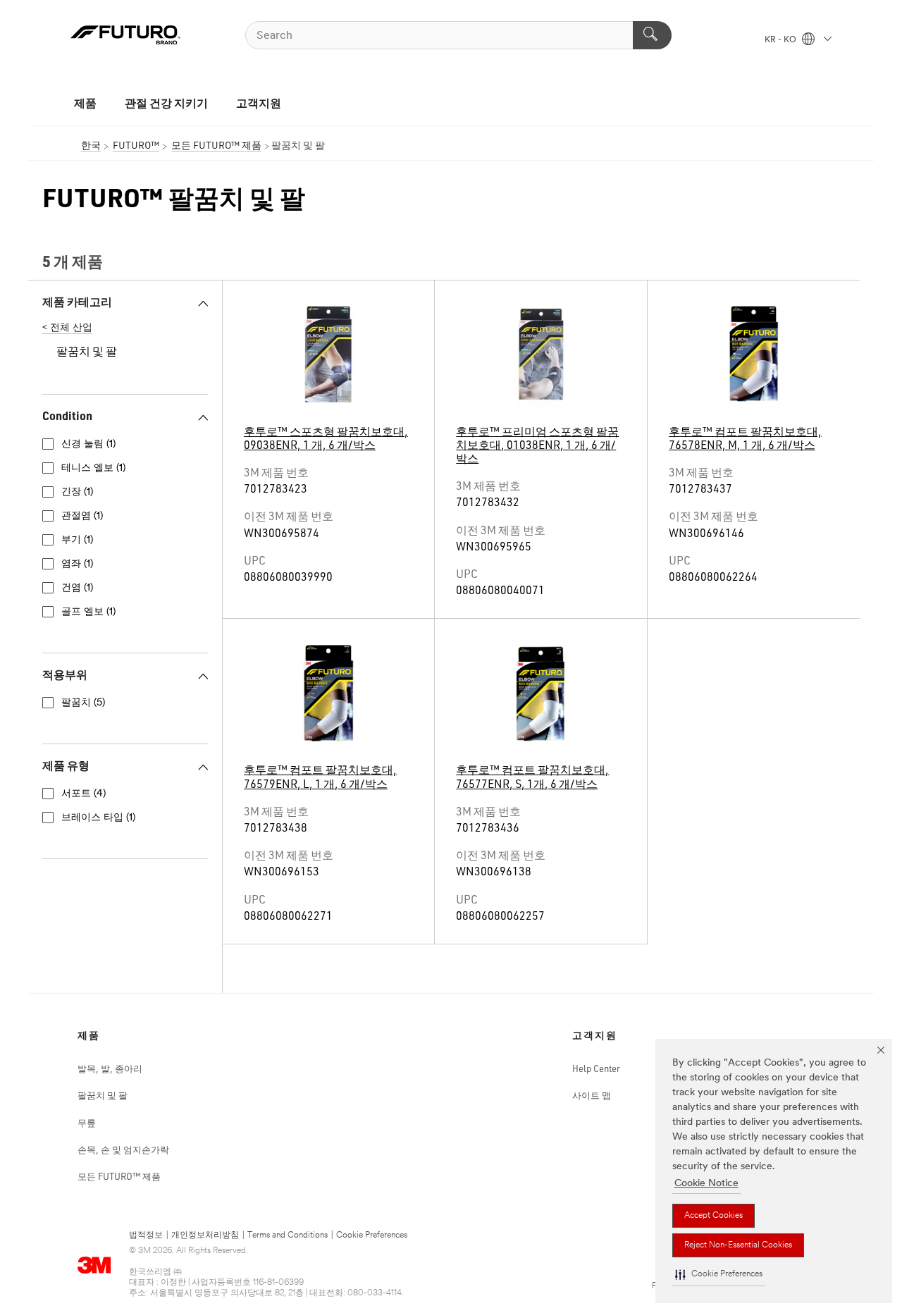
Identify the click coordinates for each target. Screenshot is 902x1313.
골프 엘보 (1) (88, 612)
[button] (718, 1274)
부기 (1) (77, 540)
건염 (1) (77, 588)
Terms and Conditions (287, 1235)
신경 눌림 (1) (88, 444)
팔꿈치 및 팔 (103, 1095)
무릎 (87, 1122)
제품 (85, 102)
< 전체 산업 (67, 328)
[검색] (652, 35)
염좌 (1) (77, 564)
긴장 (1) (77, 492)
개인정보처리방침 (205, 1235)
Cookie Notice (706, 1183)
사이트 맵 (591, 1095)
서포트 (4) (83, 794)
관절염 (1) (82, 516)
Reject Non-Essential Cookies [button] (738, 1245)
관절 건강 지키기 (166, 102)
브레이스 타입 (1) (98, 818)
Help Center (596, 1068)
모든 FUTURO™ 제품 (119, 1176)
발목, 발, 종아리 (110, 1068)
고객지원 (258, 102)
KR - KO (781, 40)
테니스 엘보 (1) (93, 468)
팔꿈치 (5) (83, 703)
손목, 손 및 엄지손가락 (123, 1149)
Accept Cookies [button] (713, 1216)
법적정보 (146, 1235)
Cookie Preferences (371, 1235)
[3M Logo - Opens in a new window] (125, 35)
